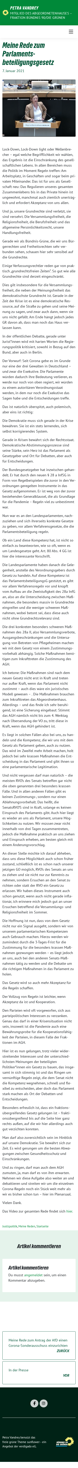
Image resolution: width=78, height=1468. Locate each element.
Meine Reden (26, 1226)
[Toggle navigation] (71, 31)
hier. (69, 1211)
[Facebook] (34, 1403)
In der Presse (39, 1373)
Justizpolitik (9, 1226)
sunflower (33, 1442)
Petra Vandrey (24, 7)
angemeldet (33, 1275)
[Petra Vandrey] (5, 12)
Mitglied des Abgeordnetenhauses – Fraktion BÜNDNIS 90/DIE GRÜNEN (41, 15)
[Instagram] (44, 1403)
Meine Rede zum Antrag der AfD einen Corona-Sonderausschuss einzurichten (39, 1345)
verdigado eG (27, 1446)
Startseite (42, 1226)
